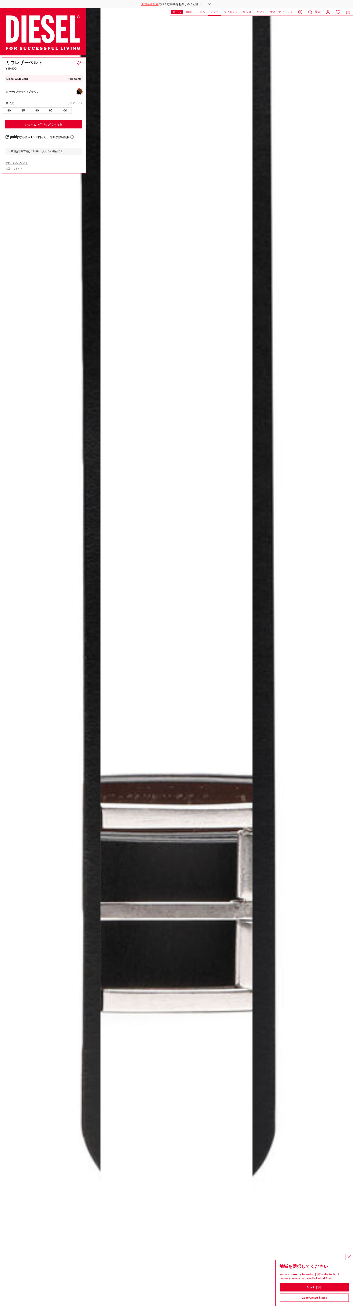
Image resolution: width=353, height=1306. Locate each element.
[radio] (79, 92)
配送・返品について (17, 162)
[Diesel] (43, 32)
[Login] (328, 12)
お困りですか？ (14, 168)
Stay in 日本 (314, 1287)
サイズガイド (74, 103)
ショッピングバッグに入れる (43, 124)
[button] (176, 4)
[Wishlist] (338, 12)
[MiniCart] (348, 12)
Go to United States (314, 1297)
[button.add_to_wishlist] (78, 63)
